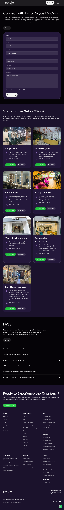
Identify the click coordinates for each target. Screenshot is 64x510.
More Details (21, 164)
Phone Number (10, 58)
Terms (15, 89)
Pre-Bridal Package (28, 461)
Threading (25, 442)
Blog (4, 428)
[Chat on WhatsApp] (60, 506)
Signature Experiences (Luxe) (50, 425)
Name (7, 35)
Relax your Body (47, 419)
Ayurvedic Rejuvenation (49, 422)
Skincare (25, 439)
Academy (5, 422)
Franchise (5, 419)
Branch (8, 50)
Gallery (5, 425)
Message (8, 72)
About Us (5, 416)
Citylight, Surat (46, 482)
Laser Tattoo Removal (8, 470)
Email (7, 43)
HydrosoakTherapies (48, 449)
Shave (24, 419)
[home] (9, 3)
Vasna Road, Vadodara (49, 470)
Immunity (45, 430)
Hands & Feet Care (28, 422)
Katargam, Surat (47, 464)
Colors (24, 433)
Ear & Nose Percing (28, 425)
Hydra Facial (6, 463)
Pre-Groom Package (28, 467)
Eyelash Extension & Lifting (30, 428)
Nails (24, 448)
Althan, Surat (46, 467)
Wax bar (25, 445)
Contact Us (50, 3)
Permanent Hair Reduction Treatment (10, 459)
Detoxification (46, 428)
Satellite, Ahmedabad (48, 475)
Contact (7, 28)
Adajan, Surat (46, 458)
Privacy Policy (22, 89)
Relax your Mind (47, 416)
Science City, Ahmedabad (49, 472)
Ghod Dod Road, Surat (48, 461)
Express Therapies (48, 443)
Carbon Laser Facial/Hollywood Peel (11, 466)
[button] (57, 3)
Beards (25, 430)
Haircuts (25, 416)
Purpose (8, 65)
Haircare (25, 436)
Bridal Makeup (26, 458)
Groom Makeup (27, 464)
